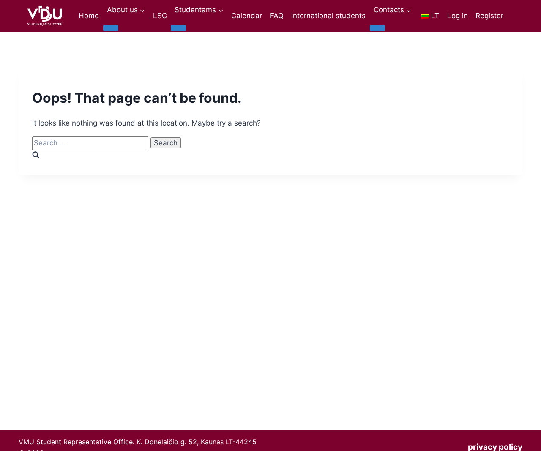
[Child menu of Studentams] (178, 28)
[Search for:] (91, 143)
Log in (457, 15)
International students (328, 15)
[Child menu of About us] (110, 28)
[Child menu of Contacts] (377, 28)
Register (489, 15)
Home (89, 15)
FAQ (277, 15)
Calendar (246, 15)
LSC (160, 15)
